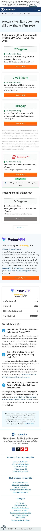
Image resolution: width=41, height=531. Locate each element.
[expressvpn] (20, 170)
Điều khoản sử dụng (20, 510)
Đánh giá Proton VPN (20, 487)
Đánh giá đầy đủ (20, 278)
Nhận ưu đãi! (20, 67)
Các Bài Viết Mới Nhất (20, 462)
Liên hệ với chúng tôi (20, 505)
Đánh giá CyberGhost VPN (20, 485)
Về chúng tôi (20, 503)
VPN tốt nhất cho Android (20, 471)
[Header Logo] (8, 10)
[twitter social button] (18, 449)
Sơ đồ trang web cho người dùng (20, 513)
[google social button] (22, 449)
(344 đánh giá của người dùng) (11, 249)
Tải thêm (19, 228)
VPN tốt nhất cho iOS (20, 469)
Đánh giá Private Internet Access (20, 489)
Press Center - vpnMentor (20, 515)
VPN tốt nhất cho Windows (20, 464)
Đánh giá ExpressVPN (20, 482)
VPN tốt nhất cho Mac (20, 466)
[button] (3, 527)
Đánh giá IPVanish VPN (20, 492)
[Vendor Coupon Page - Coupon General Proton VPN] (20, 57)
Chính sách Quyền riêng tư (20, 508)
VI (34, 10)
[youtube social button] (26, 449)
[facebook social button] (13, 449)
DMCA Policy (20, 517)
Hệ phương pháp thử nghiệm (21, 520)
